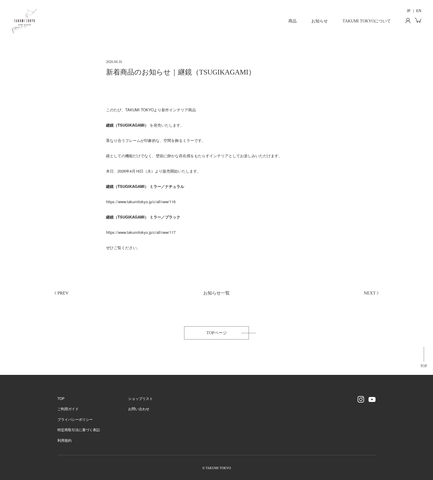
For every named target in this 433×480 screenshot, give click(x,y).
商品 (292, 21)
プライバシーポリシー (75, 419)
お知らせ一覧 (216, 293)
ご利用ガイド (68, 408)
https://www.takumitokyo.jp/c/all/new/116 (141, 201)
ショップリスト (140, 398)
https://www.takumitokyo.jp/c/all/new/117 (141, 232)
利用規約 (64, 440)
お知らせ (319, 21)
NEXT (370, 293)
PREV (63, 293)
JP (408, 11)
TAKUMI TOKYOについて (367, 21)
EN (418, 11)
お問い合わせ (138, 408)
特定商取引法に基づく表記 (78, 429)
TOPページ (216, 333)
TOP (423, 366)
